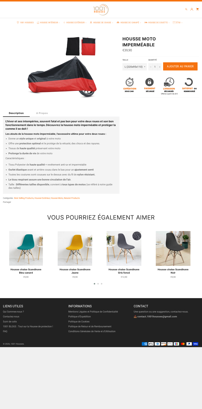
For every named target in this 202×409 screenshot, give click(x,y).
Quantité (152, 60)
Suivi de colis (10, 321)
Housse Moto (57, 198)
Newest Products (72, 198)
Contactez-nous (11, 316)
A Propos (42, 113)
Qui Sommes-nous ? (13, 311)
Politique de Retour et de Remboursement (89, 326)
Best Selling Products (24, 198)
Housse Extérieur (42, 198)
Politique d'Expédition (79, 316)
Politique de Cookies (78, 321)
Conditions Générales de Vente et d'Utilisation (91, 331)
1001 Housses (17, 344)
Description (16, 113)
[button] (94, 283)
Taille (125, 60)
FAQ (5, 331)
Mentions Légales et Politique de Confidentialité (93, 311)
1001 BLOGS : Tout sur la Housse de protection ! (28, 326)
